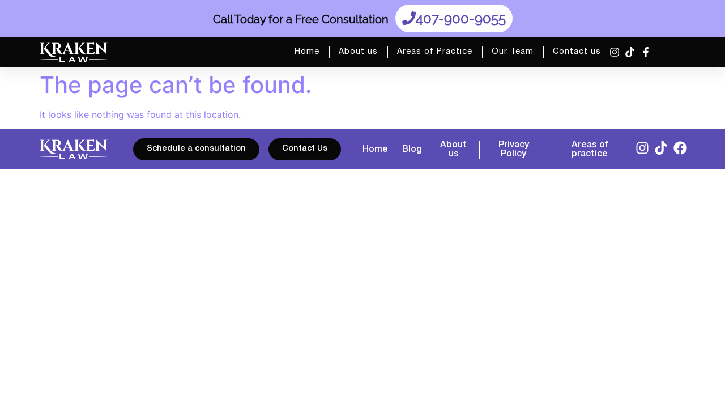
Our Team (513, 52)
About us (358, 52)
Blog (412, 150)
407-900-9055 (461, 18)
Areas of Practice (434, 52)
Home (307, 52)
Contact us (577, 52)
